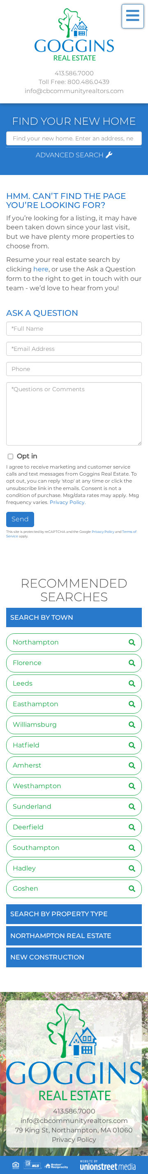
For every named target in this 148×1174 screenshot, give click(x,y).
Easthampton (35, 704)
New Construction (47, 957)
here (41, 269)
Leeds (22, 683)
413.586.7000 (74, 73)
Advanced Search (70, 155)
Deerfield (28, 827)
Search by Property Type (59, 914)
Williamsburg (35, 724)
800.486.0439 (88, 82)
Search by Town (41, 617)
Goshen (25, 888)
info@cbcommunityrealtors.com (74, 91)
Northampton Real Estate (60, 936)
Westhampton (37, 786)
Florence (27, 663)
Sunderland (32, 806)
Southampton (36, 848)
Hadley (24, 868)
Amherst (27, 765)
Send (20, 519)
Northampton (36, 642)
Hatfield (26, 745)
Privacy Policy (67, 502)
